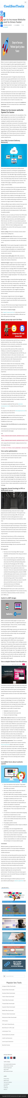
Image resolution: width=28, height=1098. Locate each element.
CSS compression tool (20, 410)
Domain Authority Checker (8, 1034)
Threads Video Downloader (8, 1003)
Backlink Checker (6, 1045)
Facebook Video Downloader (8, 993)
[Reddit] (1, 20)
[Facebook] (1, 12)
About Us (5, 1089)
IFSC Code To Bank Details (8, 1024)
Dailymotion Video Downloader (9, 1017)
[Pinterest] (1, 17)
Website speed (4, 27)
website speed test (19, 880)
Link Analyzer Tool (6, 1031)
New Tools (6, 1085)
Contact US (6, 1087)
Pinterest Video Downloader (8, 1014)
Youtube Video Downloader (8, 989)
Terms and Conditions (8, 1082)
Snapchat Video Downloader (8, 1007)
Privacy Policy (6, 1078)
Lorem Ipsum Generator (7, 1041)
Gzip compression (5, 744)
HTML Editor (5, 1020)
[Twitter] (1, 14)
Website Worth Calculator (8, 1066)
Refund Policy (6, 1080)
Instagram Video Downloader (9, 986)
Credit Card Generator (7, 1038)
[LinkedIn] (1, 23)
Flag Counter (6, 1069)
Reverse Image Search (8, 1067)
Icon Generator (6, 1084)
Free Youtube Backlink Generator (10, 1064)
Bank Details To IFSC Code (8, 1027)
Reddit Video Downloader (8, 1010)
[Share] (1, 25)
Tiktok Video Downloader (8, 1000)
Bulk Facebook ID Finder (8, 1071)
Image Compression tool (9, 312)
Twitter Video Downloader (8, 996)
